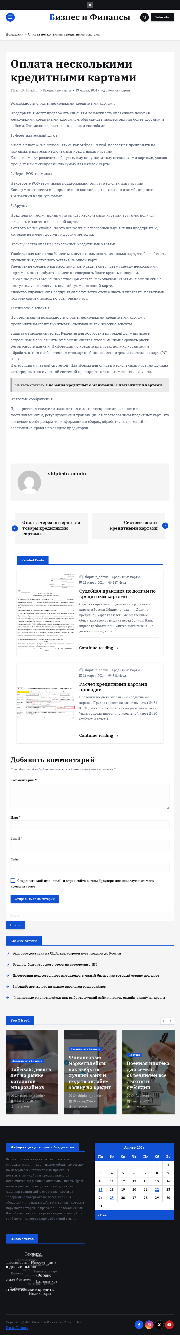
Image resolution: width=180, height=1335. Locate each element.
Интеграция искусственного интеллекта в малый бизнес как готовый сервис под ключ (86, 975)
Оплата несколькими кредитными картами (64, 34)
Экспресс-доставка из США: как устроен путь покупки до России (67, 953)
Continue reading (96, 647)
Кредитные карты (57, 90)
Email (16, 838)
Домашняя (14, 34)
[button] (163, 1021)
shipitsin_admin (27, 90)
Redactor (142, 1095)
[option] (32, 1072)
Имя (15, 817)
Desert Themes (17, 1327)
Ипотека (134, 1054)
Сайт (15, 859)
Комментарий (24, 780)
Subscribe (162, 17)
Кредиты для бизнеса (27, 1060)
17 (101, 1189)
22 (157, 1189)
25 (112, 1198)
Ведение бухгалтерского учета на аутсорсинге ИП (55, 964)
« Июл (103, 1215)
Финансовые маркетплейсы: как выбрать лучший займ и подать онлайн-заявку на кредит (89, 997)
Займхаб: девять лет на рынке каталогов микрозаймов (59, 986)
